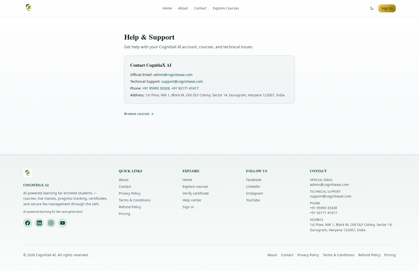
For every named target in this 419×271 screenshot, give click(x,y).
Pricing (124, 213)
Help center (192, 200)
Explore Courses (226, 8)
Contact (200, 8)
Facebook (253, 179)
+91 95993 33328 (155, 88)
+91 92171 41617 (185, 88)
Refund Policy (130, 207)
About (183, 8)
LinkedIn (253, 186)
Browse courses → (139, 113)
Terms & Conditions (135, 200)
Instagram (254, 193)
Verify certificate (196, 193)
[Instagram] (51, 223)
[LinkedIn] (39, 223)
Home (167, 8)
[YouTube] (62, 223)
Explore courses (195, 186)
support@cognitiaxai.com (182, 81)
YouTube (253, 200)
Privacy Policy (129, 193)
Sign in (188, 207)
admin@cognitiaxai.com (173, 74)
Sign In (387, 8)
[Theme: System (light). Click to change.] (372, 8)
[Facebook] (27, 223)
